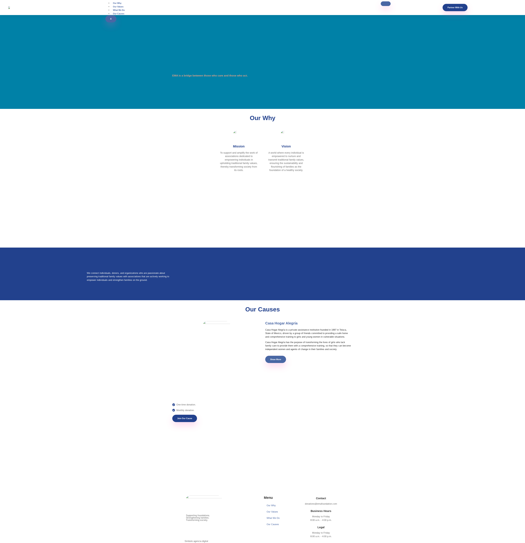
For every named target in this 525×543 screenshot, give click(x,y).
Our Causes (118, 13)
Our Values (118, 6)
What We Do (119, 10)
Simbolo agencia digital (196, 541)
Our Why (117, 3)
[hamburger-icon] (386, 3)
